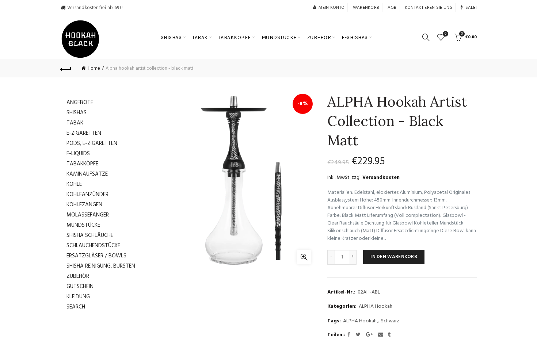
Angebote (79, 102)
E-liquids (78, 153)
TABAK (200, 37)
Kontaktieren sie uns (428, 7)
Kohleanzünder (87, 194)
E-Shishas (355, 37)
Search (75, 307)
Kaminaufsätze (87, 174)
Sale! (471, 7)
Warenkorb (366, 7)
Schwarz (390, 321)
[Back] (66, 68)
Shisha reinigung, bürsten (100, 266)
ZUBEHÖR (319, 37)
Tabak (74, 123)
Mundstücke (83, 225)
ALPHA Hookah (375, 306)
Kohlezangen (84, 204)
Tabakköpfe (82, 164)
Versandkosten (381, 177)
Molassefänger (87, 215)
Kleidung (78, 296)
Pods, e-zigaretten (91, 143)
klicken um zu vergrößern (304, 257)
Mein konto (331, 7)
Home (94, 68)
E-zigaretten (83, 133)
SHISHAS (171, 37)
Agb (392, 7)
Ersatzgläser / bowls (96, 256)
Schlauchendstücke (93, 245)
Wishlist (445, 34)
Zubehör (77, 276)
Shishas (76, 112)
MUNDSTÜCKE (279, 37)
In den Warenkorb (393, 257)
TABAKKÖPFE (234, 37)
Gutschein (80, 286)
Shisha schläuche (89, 235)
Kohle (74, 184)
